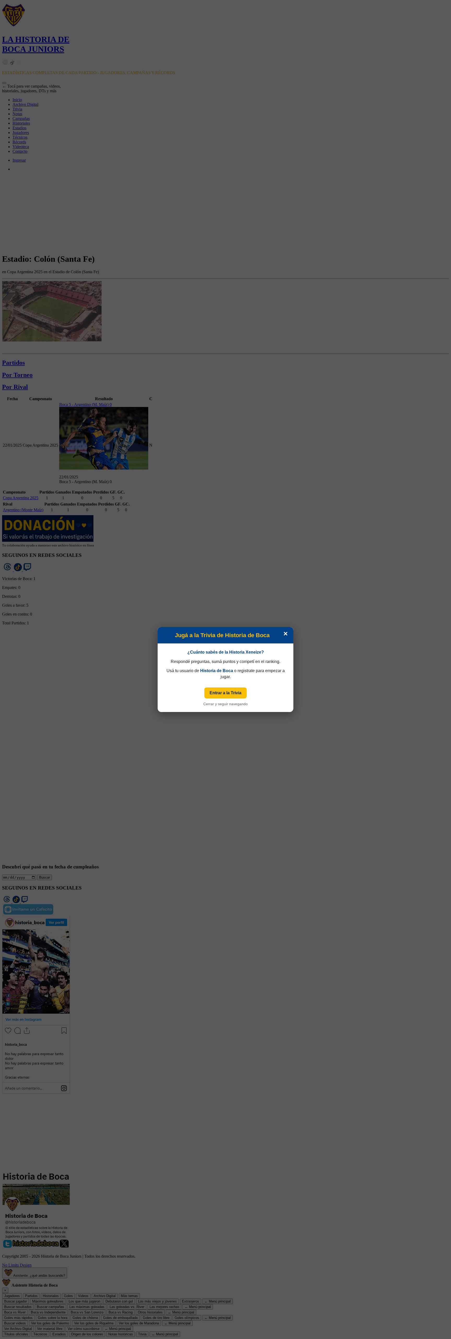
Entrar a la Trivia (225, 693)
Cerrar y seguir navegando (225, 704)
